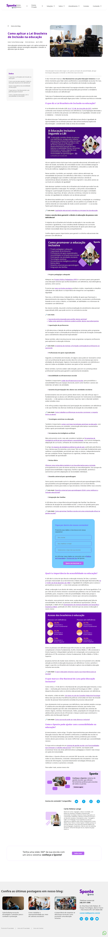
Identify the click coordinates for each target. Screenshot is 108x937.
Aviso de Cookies (38, 928)
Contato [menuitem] (86, 6)
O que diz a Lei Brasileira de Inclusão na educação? (20, 77)
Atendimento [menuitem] (73, 6)
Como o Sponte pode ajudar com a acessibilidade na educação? (18, 95)
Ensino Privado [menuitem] (34, 6)
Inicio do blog (15, 26)
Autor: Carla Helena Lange (15, 42)
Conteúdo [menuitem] (96, 6)
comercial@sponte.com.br (90, 913)
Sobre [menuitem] (61, 6)
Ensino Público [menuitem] (18, 6)
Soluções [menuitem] (50, 6)
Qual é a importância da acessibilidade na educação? (19, 86)
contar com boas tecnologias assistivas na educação (79, 424)
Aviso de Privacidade (24, 928)
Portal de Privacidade (7, 928)
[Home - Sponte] (11, 6)
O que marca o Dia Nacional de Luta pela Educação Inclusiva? (19, 91)
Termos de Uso (72, 558)
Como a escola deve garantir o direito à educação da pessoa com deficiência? (20, 82)
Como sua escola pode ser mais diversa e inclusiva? (72, 719)
